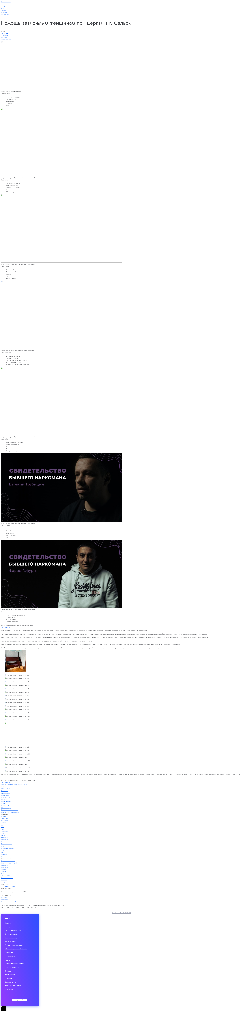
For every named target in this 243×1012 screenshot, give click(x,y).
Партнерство (4, 865)
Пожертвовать (4, 791)
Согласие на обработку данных (9, 810)
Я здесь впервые (5, 793)
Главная (3, 882)
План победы (4, 867)
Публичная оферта (6, 808)
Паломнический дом (6, 789)
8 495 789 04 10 (6, 895)
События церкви (5, 876)
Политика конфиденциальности (9, 806)
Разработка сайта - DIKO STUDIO (121, 913)
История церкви (5, 795)
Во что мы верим (5, 797)
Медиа (2, 874)
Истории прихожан (6, 801)
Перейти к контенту (6, 2)
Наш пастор (4, 799)
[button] (121, 92)
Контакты (3, 804)
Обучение (3, 869)
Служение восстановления (8, 861)
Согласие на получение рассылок (10, 812)
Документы (4, 880)
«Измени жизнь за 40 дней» (9, 863)
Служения (3, 871)
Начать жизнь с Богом (7, 878)
